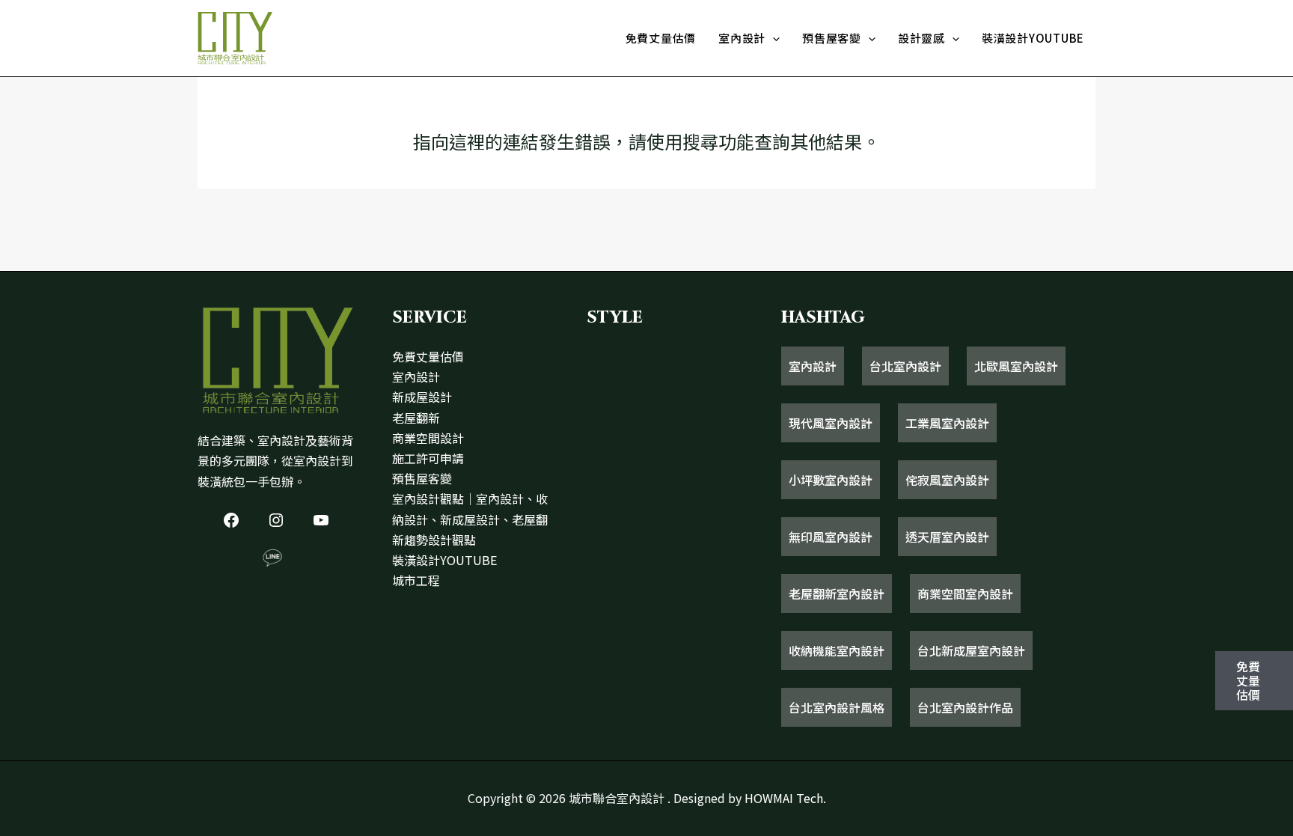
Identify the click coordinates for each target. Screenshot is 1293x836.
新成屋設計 (422, 397)
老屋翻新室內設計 (836, 593)
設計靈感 (921, 38)
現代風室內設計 (830, 423)
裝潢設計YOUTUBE (1033, 38)
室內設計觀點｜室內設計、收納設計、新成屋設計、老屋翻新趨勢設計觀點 (470, 518)
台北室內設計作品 (965, 707)
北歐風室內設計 (1016, 366)
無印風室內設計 (830, 537)
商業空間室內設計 (965, 593)
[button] (772, 38)
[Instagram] (276, 520)
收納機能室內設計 (836, 650)
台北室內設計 (905, 366)
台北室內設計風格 (836, 707)
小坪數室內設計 (830, 480)
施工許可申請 (428, 458)
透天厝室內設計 (947, 537)
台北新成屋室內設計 (971, 650)
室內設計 (741, 38)
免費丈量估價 (661, 38)
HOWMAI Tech (784, 798)
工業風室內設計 (947, 423)
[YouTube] (321, 520)
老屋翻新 (416, 418)
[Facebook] (231, 520)
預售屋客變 (831, 38)
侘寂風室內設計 (947, 480)
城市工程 (416, 580)
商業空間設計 (428, 438)
